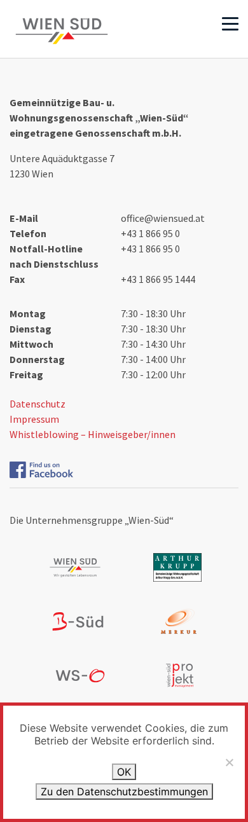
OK (124, 771)
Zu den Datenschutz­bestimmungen (124, 791)
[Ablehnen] (229, 762)
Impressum (34, 419)
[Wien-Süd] (62, 31)
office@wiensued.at (163, 218)
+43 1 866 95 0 (150, 233)
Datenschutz (37, 403)
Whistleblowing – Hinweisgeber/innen (93, 434)
